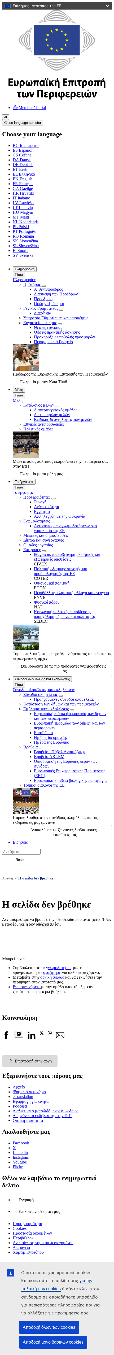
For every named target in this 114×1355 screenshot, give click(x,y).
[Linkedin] (31, 1038)
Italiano (21, 198)
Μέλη (19, 390)
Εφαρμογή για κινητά (31, 1101)
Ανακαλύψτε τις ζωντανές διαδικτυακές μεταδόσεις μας (63, 832)
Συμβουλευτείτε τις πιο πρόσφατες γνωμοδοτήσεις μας (63, 668)
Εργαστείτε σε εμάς (40, 322)
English (22, 179)
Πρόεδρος (32, 284)
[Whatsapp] (50, 1033)
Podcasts (20, 1106)
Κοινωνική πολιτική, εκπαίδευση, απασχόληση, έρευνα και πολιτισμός (64, 614)
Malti (21, 217)
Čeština (22, 155)
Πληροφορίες (24, 269)
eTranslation (23, 1096)
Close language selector (22, 123)
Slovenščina (26, 245)
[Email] (60, 1038)
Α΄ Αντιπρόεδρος (48, 289)
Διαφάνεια (42, 313)
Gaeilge (23, 188)
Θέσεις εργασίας (48, 327)
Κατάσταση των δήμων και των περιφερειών (61, 704)
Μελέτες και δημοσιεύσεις (45, 535)
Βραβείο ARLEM (49, 756)
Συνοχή (40, 502)
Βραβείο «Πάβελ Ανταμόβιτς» (59, 752)
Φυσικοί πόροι (46, 602)
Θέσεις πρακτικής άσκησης (57, 332)
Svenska (23, 255)
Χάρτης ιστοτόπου (28, 1252)
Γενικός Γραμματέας (40, 308)
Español (22, 150)
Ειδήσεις (20, 842)
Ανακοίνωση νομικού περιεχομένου (43, 1242)
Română (23, 236)
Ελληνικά (24, 174)
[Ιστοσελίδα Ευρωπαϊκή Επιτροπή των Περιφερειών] (57, 98)
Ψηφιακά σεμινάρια (29, 1092)
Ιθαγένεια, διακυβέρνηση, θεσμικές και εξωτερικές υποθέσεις (67, 556)
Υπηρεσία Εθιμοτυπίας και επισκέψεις (55, 318)
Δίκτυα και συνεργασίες (43, 540)
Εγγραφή (26, 1199)
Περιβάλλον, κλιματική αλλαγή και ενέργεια (71, 592)
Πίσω (19, 275)
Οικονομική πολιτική (51, 583)
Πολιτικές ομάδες (38, 429)
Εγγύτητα (42, 511)
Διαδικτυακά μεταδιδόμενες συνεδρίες (45, 1111)
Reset (20, 860)
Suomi (20, 250)
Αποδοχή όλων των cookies (49, 1327)
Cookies (20, 1228)
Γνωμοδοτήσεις (36, 521)
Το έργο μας (24, 482)
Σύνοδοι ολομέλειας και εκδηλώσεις (42, 679)
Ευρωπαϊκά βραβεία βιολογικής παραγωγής (70, 780)
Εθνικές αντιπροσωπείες (43, 424)
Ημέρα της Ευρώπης (51, 742)
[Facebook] (6, 1038)
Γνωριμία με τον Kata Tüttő (43, 382)
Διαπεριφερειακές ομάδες (55, 410)
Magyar (23, 212)
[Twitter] (42, 1033)
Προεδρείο (43, 299)
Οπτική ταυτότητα (28, 1120)
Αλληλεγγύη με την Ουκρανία (59, 516)
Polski (21, 226)
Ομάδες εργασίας (38, 545)
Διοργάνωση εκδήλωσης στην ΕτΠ (42, 1115)
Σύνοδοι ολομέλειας (40, 694)
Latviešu (23, 203)
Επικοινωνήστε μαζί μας (39, 1211)
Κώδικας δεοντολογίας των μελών (63, 419)
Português (24, 231)
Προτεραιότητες (37, 497)
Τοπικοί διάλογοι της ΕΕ (44, 785)
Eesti (20, 169)
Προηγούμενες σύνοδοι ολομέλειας (64, 699)
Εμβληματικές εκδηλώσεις (46, 709)
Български (26, 145)
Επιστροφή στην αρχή (33, 1061)
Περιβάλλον (23, 1238)
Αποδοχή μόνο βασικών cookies (53, 1342)
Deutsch (23, 164)
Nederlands (25, 222)
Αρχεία (19, 1087)
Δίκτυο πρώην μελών (52, 414)
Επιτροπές (32, 549)
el (5, 117)
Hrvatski (23, 193)
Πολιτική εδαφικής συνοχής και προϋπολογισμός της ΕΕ (60, 571)
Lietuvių (23, 207)
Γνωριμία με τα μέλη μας (41, 474)
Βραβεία (30, 747)
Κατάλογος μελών (38, 405)
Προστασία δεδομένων (32, 1233)
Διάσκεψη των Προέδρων (56, 294)
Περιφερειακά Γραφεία (53, 341)
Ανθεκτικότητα (46, 506)
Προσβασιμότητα (27, 1223)
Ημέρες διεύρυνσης (50, 737)
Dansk (22, 160)
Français (23, 183)
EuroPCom (43, 732)
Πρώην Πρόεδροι (49, 303)
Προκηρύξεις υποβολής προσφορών (64, 337)
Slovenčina (25, 241)
